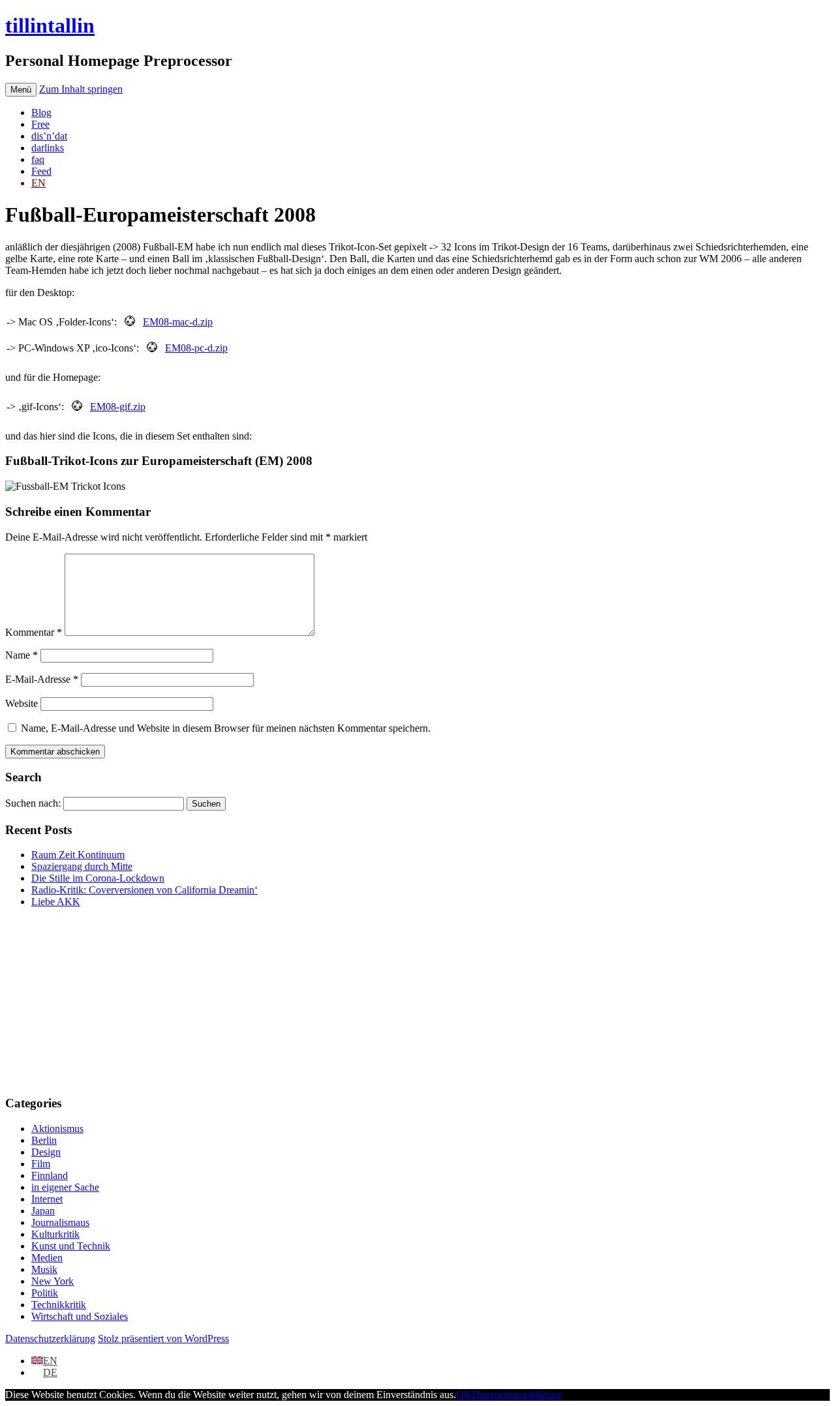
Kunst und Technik (70, 1245)
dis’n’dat (49, 136)
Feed (41, 171)
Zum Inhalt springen (81, 89)
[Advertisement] (86, 999)
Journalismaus (60, 1222)
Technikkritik (58, 1304)
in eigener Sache (65, 1187)
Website (21, 703)
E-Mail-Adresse (41, 679)
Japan (43, 1210)
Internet (47, 1198)
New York (52, 1281)
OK (464, 1394)
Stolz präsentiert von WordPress (163, 1338)
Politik (44, 1292)
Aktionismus (57, 1128)
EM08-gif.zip (117, 406)
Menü (20, 90)
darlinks (47, 147)
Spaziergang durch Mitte (81, 866)
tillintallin (50, 25)
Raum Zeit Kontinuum (78, 854)
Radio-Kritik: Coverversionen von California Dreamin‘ (144, 889)
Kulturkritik (55, 1234)
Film (40, 1163)
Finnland (49, 1175)
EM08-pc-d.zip (196, 347)
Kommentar (33, 632)
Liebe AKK (55, 901)
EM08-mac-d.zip (178, 321)
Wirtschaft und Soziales (79, 1316)
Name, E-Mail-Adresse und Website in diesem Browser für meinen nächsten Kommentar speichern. (226, 728)
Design (46, 1152)
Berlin (44, 1140)
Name (21, 655)
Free (40, 124)
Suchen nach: (33, 803)
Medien (47, 1257)
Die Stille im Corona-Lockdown (97, 878)
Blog (41, 112)
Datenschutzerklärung (50, 1338)
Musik (44, 1269)
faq (37, 159)
